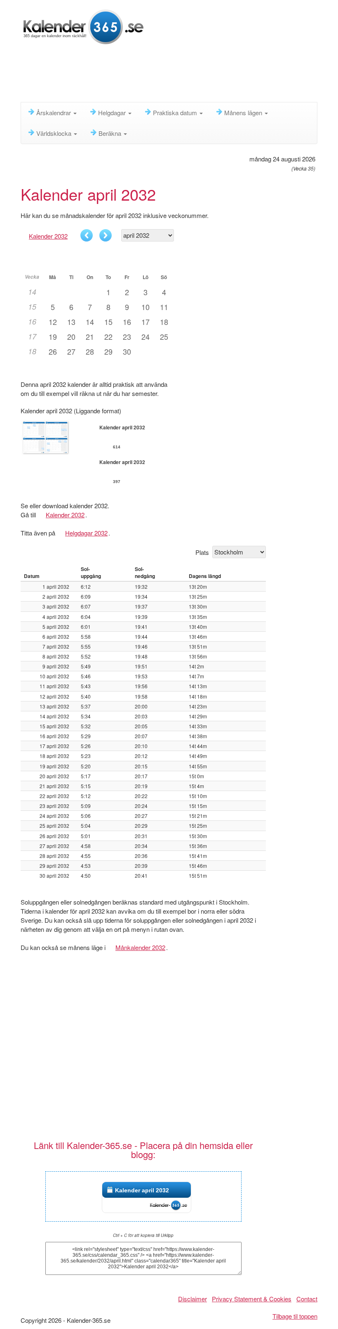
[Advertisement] (171, 76)
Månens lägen (244, 112)
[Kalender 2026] (83, 25)
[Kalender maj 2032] (105, 235)
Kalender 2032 (48, 236)
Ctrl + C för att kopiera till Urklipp (143, 1235)
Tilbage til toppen (294, 1316)
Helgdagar (112, 112)
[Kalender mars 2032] (86, 235)
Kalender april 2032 (142, 1190)
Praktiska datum (176, 112)
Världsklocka (54, 133)
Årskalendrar (54, 112)
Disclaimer (192, 1298)
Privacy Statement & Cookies (251, 1298)
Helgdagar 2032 (86, 532)
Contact (306, 1298)
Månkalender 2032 (140, 947)
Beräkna (111, 133)
